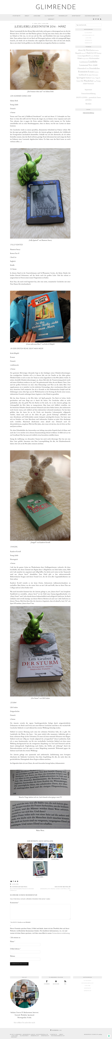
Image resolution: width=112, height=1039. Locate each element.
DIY (95, 53)
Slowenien (95, 75)
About (27, 15)
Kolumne (96, 56)
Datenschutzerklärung (88, 93)
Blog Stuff (83, 53)
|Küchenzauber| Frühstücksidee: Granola (22, 888)
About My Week (84, 50)
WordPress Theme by (93, 1034)
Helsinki (80, 56)
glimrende (56, 7)
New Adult (93, 65)
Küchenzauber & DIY (92, 15)
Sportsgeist (76, 15)
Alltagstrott (49, 15)
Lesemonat (83, 65)
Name (12, 941)
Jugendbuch (86, 56)
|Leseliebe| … (25, 859)
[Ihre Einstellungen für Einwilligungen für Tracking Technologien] (109, 1036)
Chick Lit (90, 53)
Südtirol (88, 78)
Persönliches (94, 68)
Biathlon (97, 50)
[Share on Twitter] (15, 881)
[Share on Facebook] (13, 881)
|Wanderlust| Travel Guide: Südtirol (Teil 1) (55, 888)
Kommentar (14, 903)
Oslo (87, 68)
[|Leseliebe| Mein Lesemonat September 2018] (55, 850)
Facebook (56, 1030)
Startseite (16, 15)
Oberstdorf (81, 68)
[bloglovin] (98, 19)
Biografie (78, 53)
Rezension (83, 71)
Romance (96, 72)
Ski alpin (89, 75)
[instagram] (93, 19)
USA (81, 81)
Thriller (93, 78)
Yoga (95, 81)
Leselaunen (83, 62)
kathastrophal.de (42, 1034)
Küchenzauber (94, 58)
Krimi (80, 58)
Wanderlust (63, 15)
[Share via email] (11, 881)
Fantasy (99, 53)
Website (12, 956)
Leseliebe (37, 15)
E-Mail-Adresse (15, 949)
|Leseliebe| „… (40, 859)
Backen (92, 50)
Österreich (90, 84)
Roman (91, 71)
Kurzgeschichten (85, 58)
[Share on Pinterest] (18, 881)
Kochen (92, 56)
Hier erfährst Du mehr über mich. (24, 1023)
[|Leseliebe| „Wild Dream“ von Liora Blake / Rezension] (40, 868)
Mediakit (51, 19)
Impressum (88, 90)
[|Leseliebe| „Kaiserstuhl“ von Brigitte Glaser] (40, 850)
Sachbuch (82, 74)
